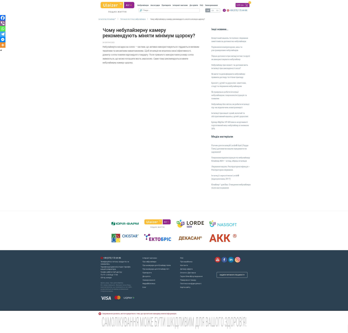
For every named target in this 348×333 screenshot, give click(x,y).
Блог (144, 287)
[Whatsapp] (2, 28)
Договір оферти (186, 269)
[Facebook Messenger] (2, 39)
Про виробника (186, 262)
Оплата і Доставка (188, 273)
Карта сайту (185, 287)
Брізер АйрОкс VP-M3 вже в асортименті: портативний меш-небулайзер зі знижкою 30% (230, 125)
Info (224, 10)
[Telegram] (2, 34)
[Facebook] (2, 18)
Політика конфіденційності (190, 284)
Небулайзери (143, 5)
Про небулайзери (149, 262)
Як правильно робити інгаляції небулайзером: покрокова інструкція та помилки (229, 95)
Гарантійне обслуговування (191, 276)
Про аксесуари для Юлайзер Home (156, 265)
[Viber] (2, 23)
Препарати (166, 5)
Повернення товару (188, 280)
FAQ (201, 5)
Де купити (193, 5)
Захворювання (211, 5)
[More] (2, 45)
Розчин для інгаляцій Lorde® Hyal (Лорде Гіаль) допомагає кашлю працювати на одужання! (229, 148)
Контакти (184, 265)
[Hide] (1, 50)
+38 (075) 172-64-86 (238, 10)
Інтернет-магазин (180, 5)
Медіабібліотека (148, 284)
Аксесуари (155, 5)
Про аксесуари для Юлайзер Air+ (155, 269)
